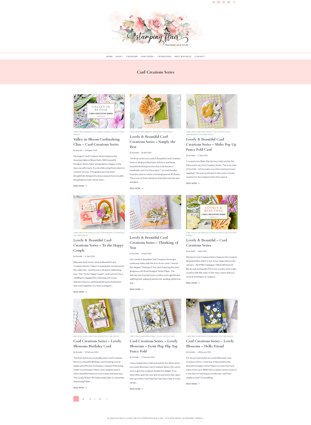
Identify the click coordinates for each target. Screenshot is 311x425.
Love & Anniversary (103, 233)
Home (109, 56)
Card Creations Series (83, 132)
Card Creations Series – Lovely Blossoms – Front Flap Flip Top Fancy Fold (154, 346)
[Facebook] (213, 2)
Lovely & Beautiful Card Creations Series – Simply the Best (153, 141)
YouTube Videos (165, 132)
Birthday (77, 336)
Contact (199, 56)
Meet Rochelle (183, 56)
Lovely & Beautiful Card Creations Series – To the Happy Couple (98, 245)
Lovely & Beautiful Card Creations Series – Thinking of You (154, 242)
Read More (80, 186)
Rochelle (79, 150)
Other (154, 132)
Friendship (212, 336)
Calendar (132, 56)
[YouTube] (228, 2)
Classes (98, 132)
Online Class (109, 132)
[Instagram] (218, 2)
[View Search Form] (234, 2)
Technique (119, 233)
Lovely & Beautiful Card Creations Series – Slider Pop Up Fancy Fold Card (211, 144)
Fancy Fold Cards (215, 132)
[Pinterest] (223, 2)
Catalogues (164, 56)
